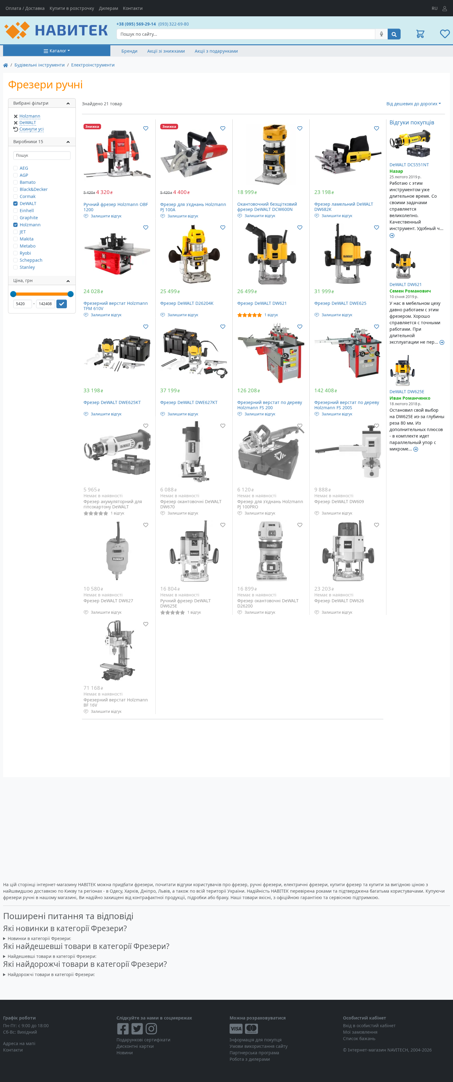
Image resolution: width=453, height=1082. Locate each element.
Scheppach (31, 260)
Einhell (27, 210)
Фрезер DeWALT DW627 (108, 601)
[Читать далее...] (392, 235)
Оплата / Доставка (25, 8)
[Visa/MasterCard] (283, 1028)
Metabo (27, 246)
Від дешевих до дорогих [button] (411, 104)
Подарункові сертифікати (143, 1040)
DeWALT (27, 122)
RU (435, 8)
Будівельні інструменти (39, 65)
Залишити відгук (106, 216)
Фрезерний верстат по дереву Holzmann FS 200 (269, 405)
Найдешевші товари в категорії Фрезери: (52, 956)
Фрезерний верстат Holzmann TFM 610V (116, 306)
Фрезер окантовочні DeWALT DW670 (191, 504)
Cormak (27, 196)
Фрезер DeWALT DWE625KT (112, 402)
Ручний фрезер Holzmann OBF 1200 (116, 207)
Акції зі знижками (166, 51)
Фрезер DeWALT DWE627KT (189, 402)
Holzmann (29, 116)
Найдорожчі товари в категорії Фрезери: (51, 974)
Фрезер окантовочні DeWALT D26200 (268, 603)
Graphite (29, 217)
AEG (24, 168)
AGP (24, 175)
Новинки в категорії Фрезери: (39, 938)
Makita (27, 239)
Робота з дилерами (250, 1059)
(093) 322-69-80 (173, 24)
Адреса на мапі (19, 1043)
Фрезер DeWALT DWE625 (340, 303)
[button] (420, 34)
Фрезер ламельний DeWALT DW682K (343, 206)
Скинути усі (31, 129)
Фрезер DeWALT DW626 (339, 601)
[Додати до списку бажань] (146, 128)
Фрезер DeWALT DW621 (262, 303)
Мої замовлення (360, 1032)
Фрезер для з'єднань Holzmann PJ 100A (193, 207)
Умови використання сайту (259, 1046)
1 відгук (271, 314)
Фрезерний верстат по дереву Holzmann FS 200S (346, 405)
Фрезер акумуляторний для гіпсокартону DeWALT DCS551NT (113, 507)
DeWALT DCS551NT (409, 165)
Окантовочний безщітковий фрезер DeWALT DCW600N (267, 206)
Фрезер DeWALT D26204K (187, 303)
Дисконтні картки (135, 1046)
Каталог (58, 51)
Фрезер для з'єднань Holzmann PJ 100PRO (270, 504)
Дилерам (108, 8)
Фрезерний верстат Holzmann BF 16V (116, 702)
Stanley (27, 267)
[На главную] (5, 65)
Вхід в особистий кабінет (369, 1025)
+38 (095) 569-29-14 (136, 24)
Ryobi (25, 253)
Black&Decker (34, 189)
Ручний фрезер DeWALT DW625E (185, 603)
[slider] (13, 294)
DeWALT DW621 (406, 284)
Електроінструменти (93, 65)
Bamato (27, 182)
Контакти (133, 8)
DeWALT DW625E (407, 391)
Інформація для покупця (256, 1040)
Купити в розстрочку (72, 8)
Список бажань (359, 1038)
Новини (124, 1053)
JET (23, 232)
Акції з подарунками (216, 51)
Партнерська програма (254, 1053)
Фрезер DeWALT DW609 (339, 501)
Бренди (129, 51)
